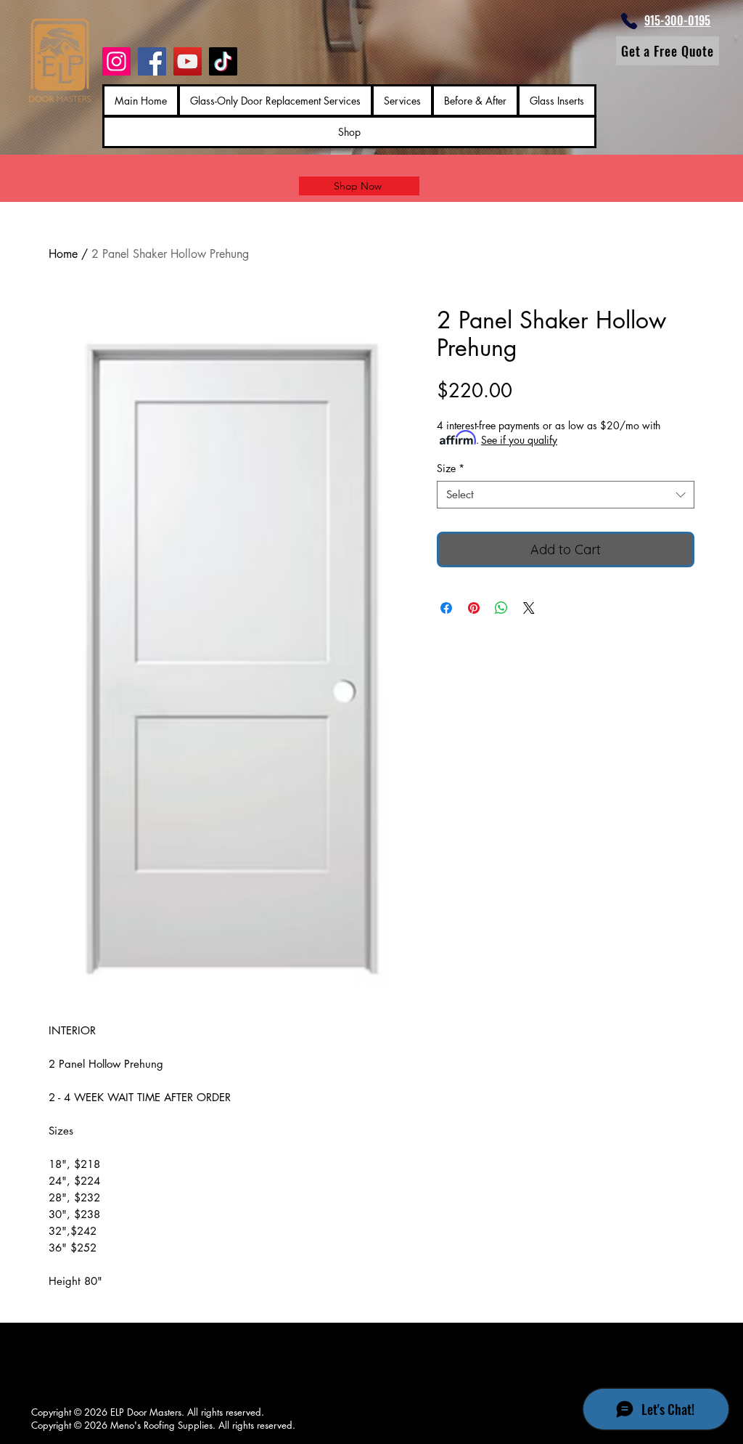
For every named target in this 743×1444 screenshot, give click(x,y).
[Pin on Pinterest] (474, 608)
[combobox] (565, 494)
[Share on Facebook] (446, 608)
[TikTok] (223, 61)
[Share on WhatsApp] (501, 608)
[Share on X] (529, 608)
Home (63, 253)
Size (450, 468)
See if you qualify (519, 440)
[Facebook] (152, 61)
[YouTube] (187, 61)
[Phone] (629, 21)
